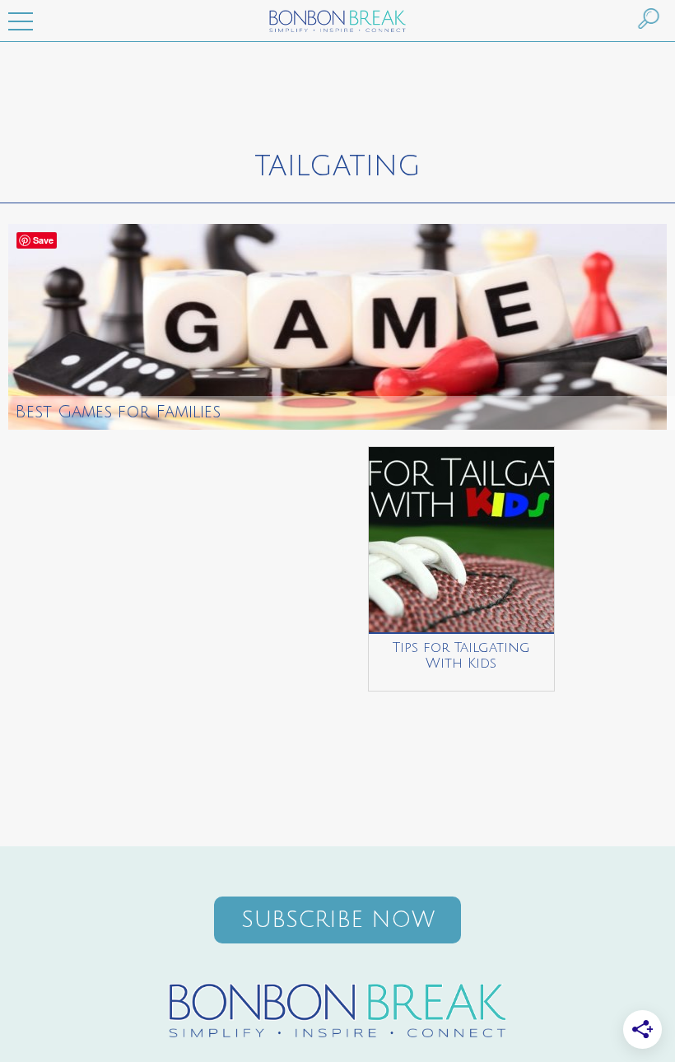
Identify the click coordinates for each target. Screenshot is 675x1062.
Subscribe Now (338, 920)
